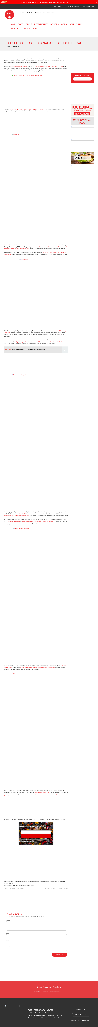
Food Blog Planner (73, 6)
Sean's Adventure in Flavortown (13, 245)
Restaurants (41, 24)
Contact (22, 12)
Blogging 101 (61, 881)
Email (8, 940)
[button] (49, 2)
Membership (50, 12)
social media (30, 885)
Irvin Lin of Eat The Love (57, 342)
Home (13, 24)
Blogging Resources (40, 12)
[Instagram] (14, 7)
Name (8, 933)
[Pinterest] (18, 7)
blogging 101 (11, 885)
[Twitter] (9, 7)
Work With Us (81, 1009)
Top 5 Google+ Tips (21, 342)
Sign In (83, 6)
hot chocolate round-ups (41, 792)
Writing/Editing (8, 883)
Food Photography (33, 881)
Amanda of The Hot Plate (20, 514)
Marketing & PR (44, 881)
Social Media (53, 881)
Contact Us (50, 1016)
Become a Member (90, 6)
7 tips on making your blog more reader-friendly (49, 66)
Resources (24, 881)
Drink (29, 24)
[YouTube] (22, 7)
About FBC (29, 12)
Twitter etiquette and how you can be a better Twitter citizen (37, 667)
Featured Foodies (20, 28)
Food (20, 24)
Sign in (30, 1016)
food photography (20, 885)
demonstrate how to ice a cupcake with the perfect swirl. (37, 521)
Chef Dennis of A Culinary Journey (38, 342)
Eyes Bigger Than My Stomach (19, 66)
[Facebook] (5, 7)
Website (8, 947)
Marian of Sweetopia (14, 521)
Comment (9, 920)
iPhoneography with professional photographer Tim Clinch (27, 109)
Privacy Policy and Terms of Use (51, 1018)
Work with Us (58, 6)
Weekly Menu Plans (71, 24)
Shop (35, 28)
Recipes (54, 24)
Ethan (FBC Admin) (11, 46)
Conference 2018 (81, 1014)
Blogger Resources (33, 1018)
